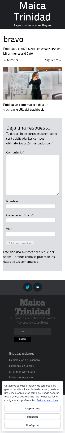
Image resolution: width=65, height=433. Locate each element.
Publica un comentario (19, 105)
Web (9, 229)
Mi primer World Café (18, 53)
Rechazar (32, 416)
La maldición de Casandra (24, 360)
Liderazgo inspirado (21, 377)
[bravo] (32, 98)
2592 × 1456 (49, 49)
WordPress (41, 322)
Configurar (32, 425)
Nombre (13, 201)
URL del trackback (31, 109)
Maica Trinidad (32, 307)
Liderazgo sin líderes (21, 366)
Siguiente (53, 60)
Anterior (10, 60)
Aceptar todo (32, 408)
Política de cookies (47, 400)
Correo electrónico (19, 215)
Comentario (15, 152)
